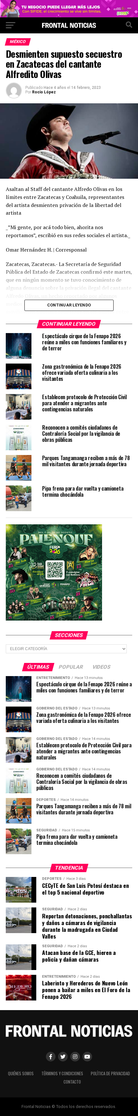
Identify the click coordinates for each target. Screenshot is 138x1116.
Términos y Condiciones (62, 1073)
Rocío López (44, 92)
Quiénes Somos (21, 1073)
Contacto (72, 1082)
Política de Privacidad (110, 1073)
